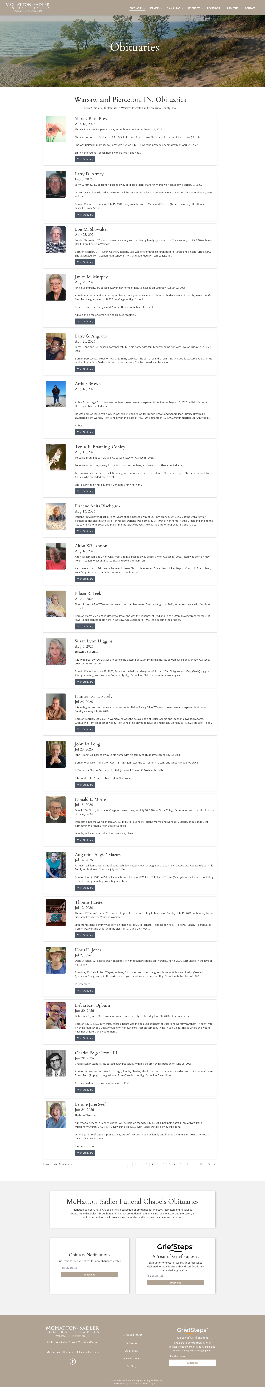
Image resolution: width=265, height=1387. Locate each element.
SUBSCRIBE (89, 1274)
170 (208, 1164)
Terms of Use (135, 1383)
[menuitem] (137, 8)
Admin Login (149, 1383)
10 (187, 1164)
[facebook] (73, 1361)
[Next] (214, 1164)
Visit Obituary (85, 159)
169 (200, 1164)
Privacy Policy (120, 1383)
